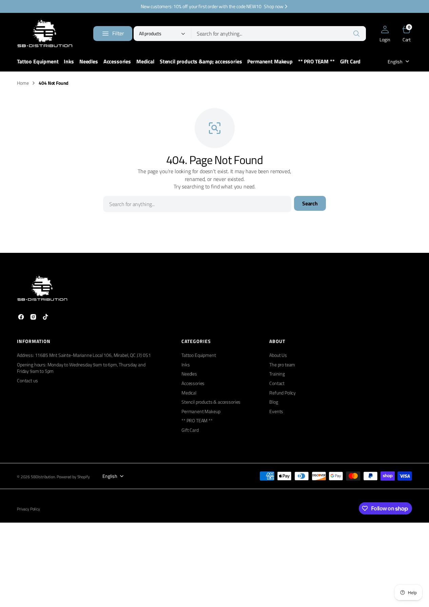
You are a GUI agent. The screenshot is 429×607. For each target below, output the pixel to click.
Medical (188, 392)
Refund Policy (282, 392)
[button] (384, 33)
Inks (185, 364)
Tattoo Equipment (198, 355)
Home (22, 83)
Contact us (27, 380)
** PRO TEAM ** (197, 420)
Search (310, 203)
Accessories (192, 383)
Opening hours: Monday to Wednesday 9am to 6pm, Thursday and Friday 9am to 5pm (81, 368)
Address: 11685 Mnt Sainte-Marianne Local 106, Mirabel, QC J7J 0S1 (84, 355)
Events (276, 411)
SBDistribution (43, 477)
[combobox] (278, 33)
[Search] (356, 33)
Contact (277, 383)
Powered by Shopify (73, 477)
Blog (273, 401)
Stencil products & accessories (210, 401)
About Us (278, 355)
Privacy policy (28, 509)
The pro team (282, 364)
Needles (189, 373)
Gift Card (190, 429)
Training (277, 373)
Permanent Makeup (200, 411)
